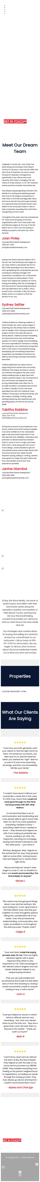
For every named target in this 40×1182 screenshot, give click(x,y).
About (8, 7)
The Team (10, 5)
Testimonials (11, 9)
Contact (9, 11)
